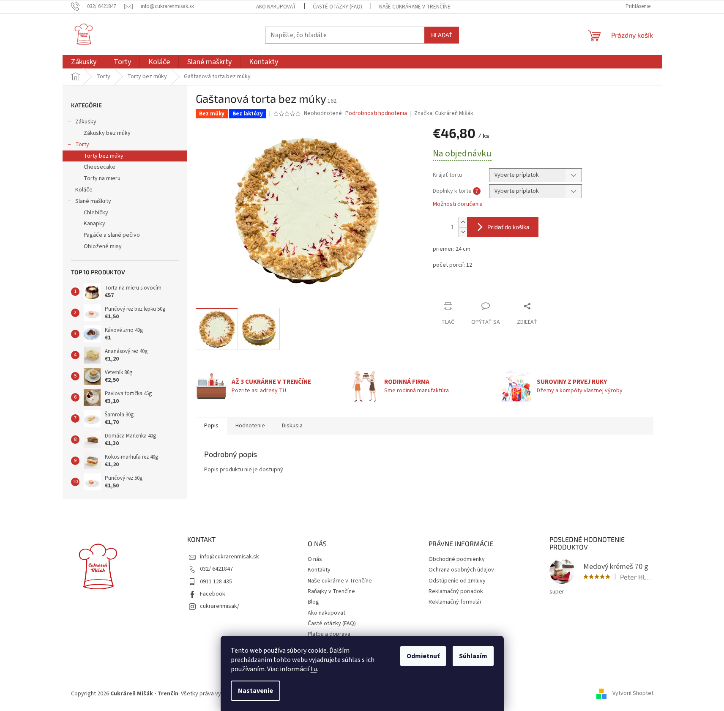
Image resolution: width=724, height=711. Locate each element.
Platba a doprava (329, 634)
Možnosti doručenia (458, 204)
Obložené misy (103, 246)
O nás (315, 559)
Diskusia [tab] (292, 425)
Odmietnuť (423, 656)
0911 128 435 (216, 581)
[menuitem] (84, 62)
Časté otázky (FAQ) (337, 7)
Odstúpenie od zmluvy (457, 581)
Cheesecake (99, 167)
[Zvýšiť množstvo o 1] (463, 222)
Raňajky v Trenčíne (331, 592)
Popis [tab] (211, 425)
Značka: (443, 113)
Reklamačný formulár (455, 602)
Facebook (212, 594)
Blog (313, 602)
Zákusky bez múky (107, 133)
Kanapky (94, 223)
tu (314, 669)
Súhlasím (473, 656)
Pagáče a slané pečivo (112, 235)
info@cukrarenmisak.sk (229, 556)
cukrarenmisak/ (219, 606)
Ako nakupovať (276, 7)
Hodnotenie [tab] (250, 425)
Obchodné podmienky (457, 559)
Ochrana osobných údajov (461, 570)
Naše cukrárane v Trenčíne (415, 7)
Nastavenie (255, 690)
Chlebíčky (96, 212)
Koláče (84, 190)
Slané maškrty (93, 201)
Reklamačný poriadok (456, 592)
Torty (82, 144)
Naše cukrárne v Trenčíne (340, 581)
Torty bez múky (103, 156)
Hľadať (441, 34)
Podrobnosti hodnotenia (376, 113)
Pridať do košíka (508, 226)
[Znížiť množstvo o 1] (463, 232)
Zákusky (85, 122)
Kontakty (319, 570)
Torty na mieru (102, 178)
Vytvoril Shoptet (632, 693)
